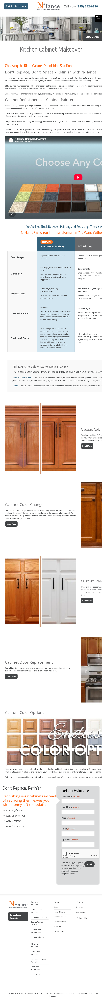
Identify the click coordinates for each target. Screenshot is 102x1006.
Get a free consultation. (23, 378)
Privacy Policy (59, 931)
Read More (87, 446)
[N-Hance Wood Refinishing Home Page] (48, 10)
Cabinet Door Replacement (29, 662)
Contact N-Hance (60, 917)
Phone (68, 818)
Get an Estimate (60, 921)
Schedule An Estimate (15, 916)
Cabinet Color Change (24, 504)
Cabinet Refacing (37, 937)
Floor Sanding (36, 974)
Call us (15, 386)
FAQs (56, 907)
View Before (93, 36)
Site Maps (57, 926)
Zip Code (69, 839)
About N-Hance (59, 912)
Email (68, 828)
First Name (70, 796)
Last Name (70, 807)
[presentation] (80, 854)
